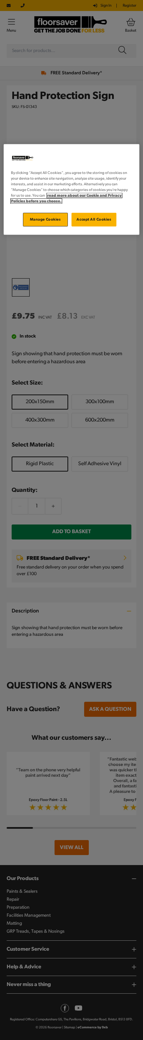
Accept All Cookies (93, 219)
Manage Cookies (45, 219)
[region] (72, 189)
